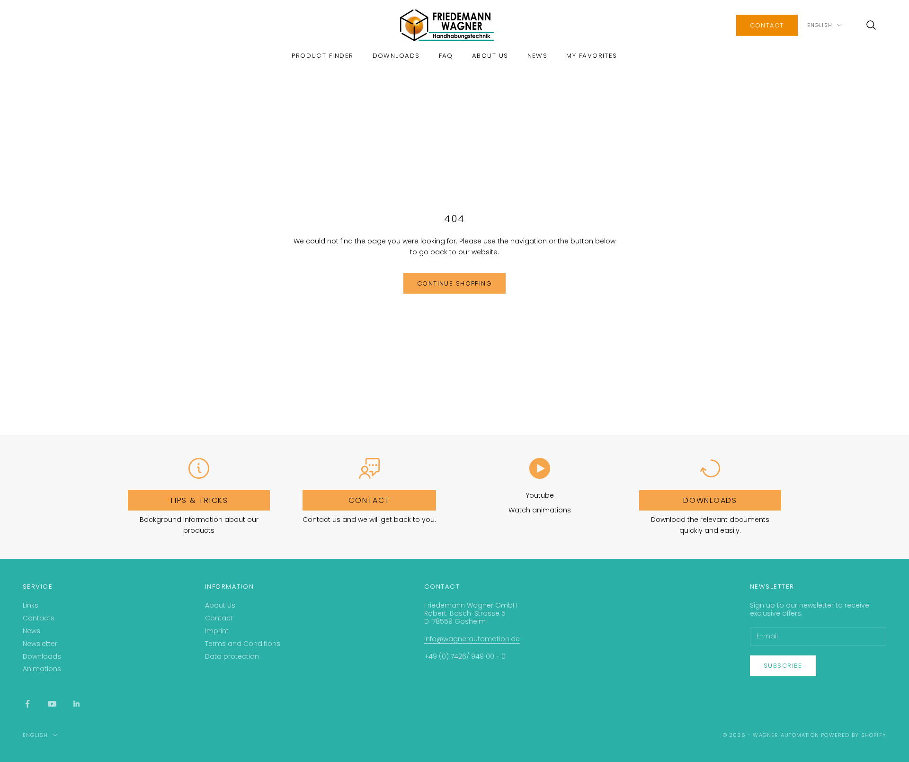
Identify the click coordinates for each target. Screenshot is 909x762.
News (537, 55)
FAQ (446, 55)
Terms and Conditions (242, 643)
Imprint (217, 631)
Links (30, 605)
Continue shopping (454, 283)
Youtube (540, 495)
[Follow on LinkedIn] (76, 703)
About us (490, 55)
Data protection (232, 656)
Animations (42, 668)
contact (767, 25)
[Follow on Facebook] (27, 703)
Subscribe (783, 665)
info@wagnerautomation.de (472, 639)
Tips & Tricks (198, 500)
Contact (219, 618)
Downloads (396, 55)
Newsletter (40, 643)
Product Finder (322, 55)
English (819, 25)
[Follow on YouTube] (52, 703)
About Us (220, 605)
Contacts (38, 618)
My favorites (591, 55)
